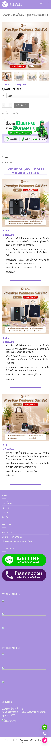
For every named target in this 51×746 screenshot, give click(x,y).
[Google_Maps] (44, 740)
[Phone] (44, 733)
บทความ (5, 508)
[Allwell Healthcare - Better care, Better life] (12, 4)
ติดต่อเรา (5, 512)
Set (3, 95)
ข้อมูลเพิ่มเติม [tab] (7, 162)
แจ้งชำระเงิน (7, 532)
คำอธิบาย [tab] (5, 157)
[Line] (44, 727)
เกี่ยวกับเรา (6, 517)
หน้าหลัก (6, 15)
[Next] (45, 46)
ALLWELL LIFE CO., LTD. (29, 740)
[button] (41, 4)
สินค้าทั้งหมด (18, 15)
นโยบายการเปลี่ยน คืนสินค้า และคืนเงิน (17, 541)
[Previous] (6, 46)
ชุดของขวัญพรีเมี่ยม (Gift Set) (36, 16)
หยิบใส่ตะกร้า (21, 105)
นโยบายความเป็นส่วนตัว (12, 537)
